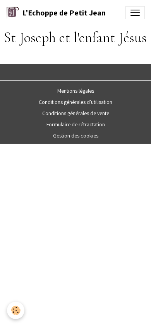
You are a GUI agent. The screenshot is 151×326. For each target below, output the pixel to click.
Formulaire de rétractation (75, 124)
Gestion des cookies (75, 135)
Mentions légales (75, 90)
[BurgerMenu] (135, 12)
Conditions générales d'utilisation (75, 101)
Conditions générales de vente (75, 113)
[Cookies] (15, 310)
